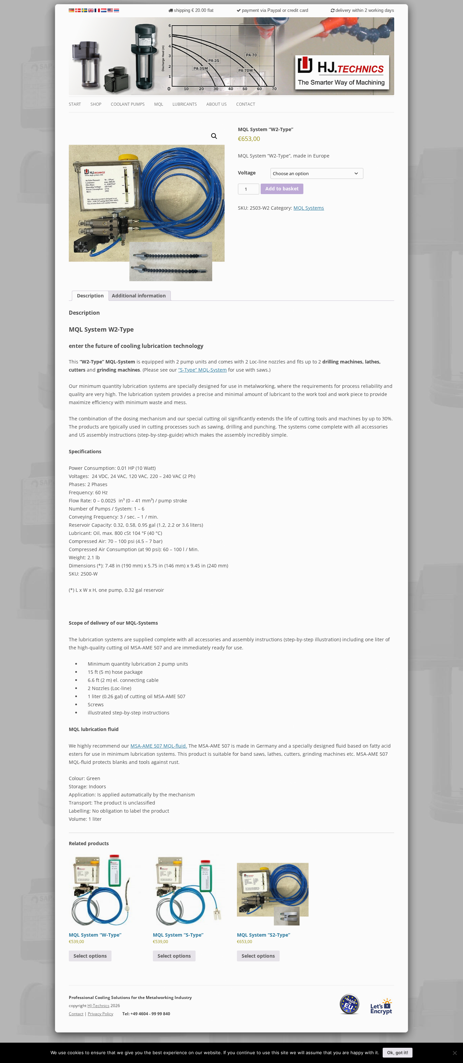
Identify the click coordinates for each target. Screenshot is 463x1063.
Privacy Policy (100, 1014)
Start (75, 104)
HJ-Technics (98, 1005)
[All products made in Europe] (350, 1013)
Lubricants (185, 104)
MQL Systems (309, 208)
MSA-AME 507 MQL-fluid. (158, 746)
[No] (454, 1052)
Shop (95, 104)
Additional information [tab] (139, 295)
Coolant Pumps (128, 104)
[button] (214, 136)
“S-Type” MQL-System (202, 370)
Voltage (247, 172)
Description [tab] (90, 295)
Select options (90, 956)
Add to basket (282, 188)
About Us (216, 104)
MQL (158, 104)
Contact (245, 104)
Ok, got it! (397, 1052)
